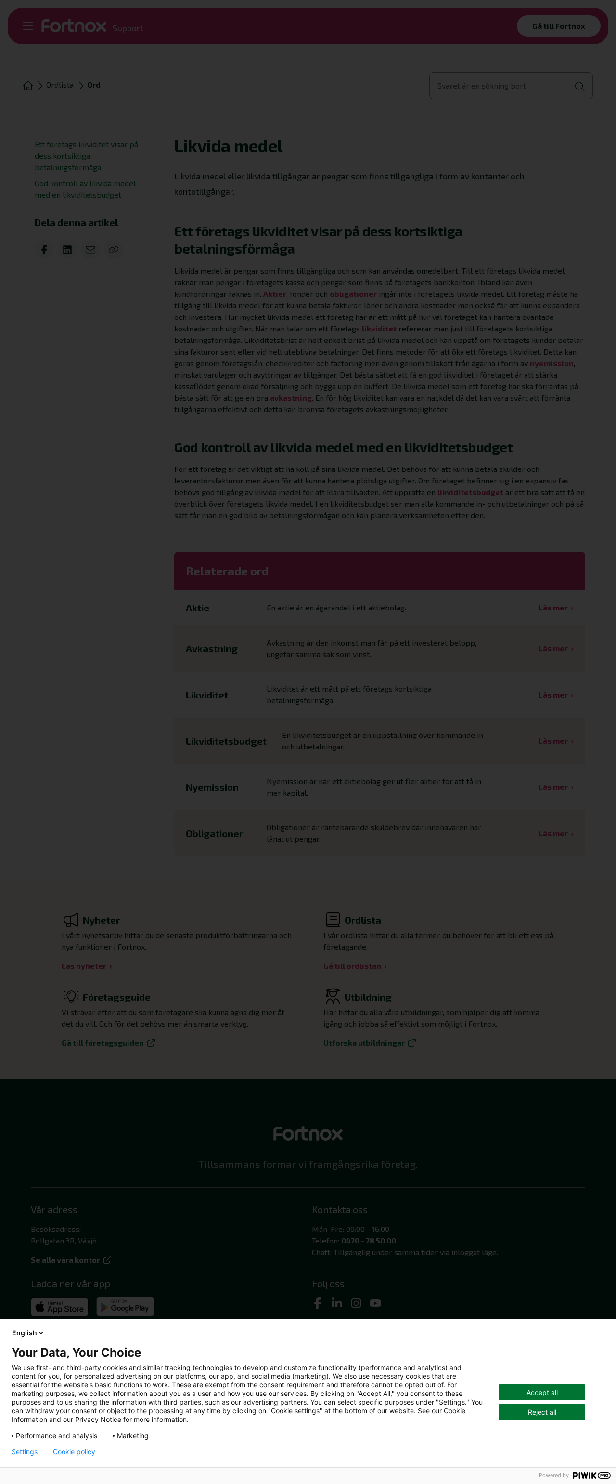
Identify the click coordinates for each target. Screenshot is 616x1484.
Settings (25, 1452)
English (24, 1333)
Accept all (542, 1392)
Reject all (542, 1412)
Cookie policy (74, 1452)
